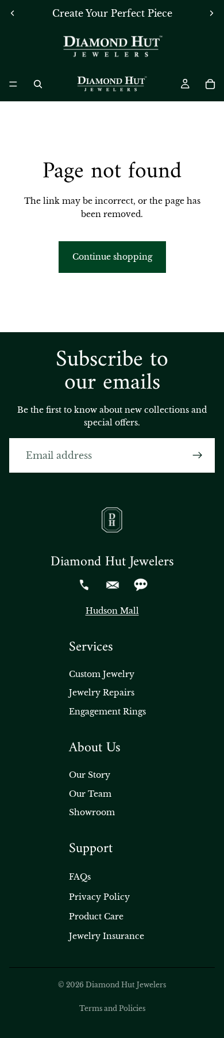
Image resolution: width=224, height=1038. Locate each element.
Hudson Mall (112, 611)
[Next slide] (211, 13)
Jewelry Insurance (106, 936)
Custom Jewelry (101, 674)
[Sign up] (198, 455)
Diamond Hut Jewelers (126, 984)
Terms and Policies (112, 1008)
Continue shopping (112, 257)
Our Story (89, 775)
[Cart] (210, 84)
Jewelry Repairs (101, 692)
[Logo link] (112, 46)
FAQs (80, 877)
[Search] (38, 84)
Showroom (92, 812)
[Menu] (13, 84)
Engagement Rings (107, 711)
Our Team (90, 794)
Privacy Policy (99, 897)
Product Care (96, 916)
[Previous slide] (12, 13)
